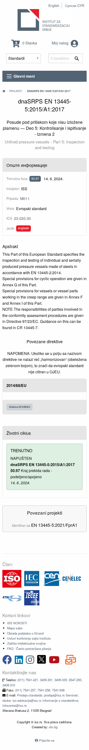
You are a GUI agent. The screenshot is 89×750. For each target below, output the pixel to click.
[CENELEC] (71, 578)
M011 (25, 198)
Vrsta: (10, 208)
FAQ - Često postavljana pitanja (29, 648)
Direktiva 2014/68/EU (19, 406)
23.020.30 (22, 218)
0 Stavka (29, 43)
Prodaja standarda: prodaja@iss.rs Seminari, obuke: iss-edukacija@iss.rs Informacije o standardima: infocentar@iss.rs (40, 700)
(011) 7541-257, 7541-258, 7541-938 (40, 690)
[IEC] (31, 578)
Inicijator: (13, 188)
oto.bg (53, 727)
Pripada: (12, 198)
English (53, 5)
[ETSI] (11, 597)
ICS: (9, 218)
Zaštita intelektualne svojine (26, 643)
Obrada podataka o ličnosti (25, 633)
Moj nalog (60, 43)
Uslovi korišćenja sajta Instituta (29, 638)
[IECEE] (31, 597)
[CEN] (51, 578)
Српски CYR (74, 5)
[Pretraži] (77, 58)
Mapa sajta (14, 628)
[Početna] (3, 91)
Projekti (15, 91)
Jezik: (10, 228)
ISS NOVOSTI (17, 623)
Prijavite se (46, 740)
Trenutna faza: (17, 178)
